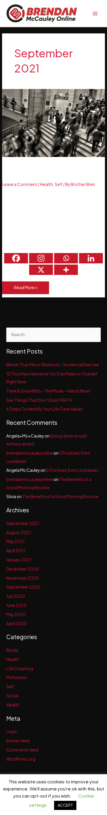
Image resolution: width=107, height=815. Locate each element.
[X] (41, 270)
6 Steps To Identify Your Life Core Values (44, 408)
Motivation (16, 677)
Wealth (13, 704)
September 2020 (23, 586)
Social (12, 695)
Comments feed (22, 749)
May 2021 (15, 541)
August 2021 (18, 532)
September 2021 (22, 523)
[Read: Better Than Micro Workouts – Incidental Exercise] (53, 122)
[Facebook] (16, 258)
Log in (12, 731)
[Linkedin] (91, 258)
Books (12, 650)
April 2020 (16, 623)
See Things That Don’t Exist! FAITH (39, 400)
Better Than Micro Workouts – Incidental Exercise (51, 171)
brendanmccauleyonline (29, 453)
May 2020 (16, 614)
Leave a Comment (19, 184)
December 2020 (22, 568)
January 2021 (18, 559)
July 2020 (15, 596)
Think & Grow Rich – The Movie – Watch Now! (48, 390)
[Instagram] (41, 258)
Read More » (25, 289)
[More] (66, 270)
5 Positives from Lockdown (72, 470)
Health (46, 184)
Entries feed (17, 740)
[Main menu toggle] (95, 13)
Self (58, 184)
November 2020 (22, 578)
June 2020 (16, 605)
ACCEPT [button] (65, 805)
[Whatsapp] (66, 258)
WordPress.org (20, 758)
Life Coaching (19, 668)
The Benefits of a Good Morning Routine (60, 496)
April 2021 (15, 550)
